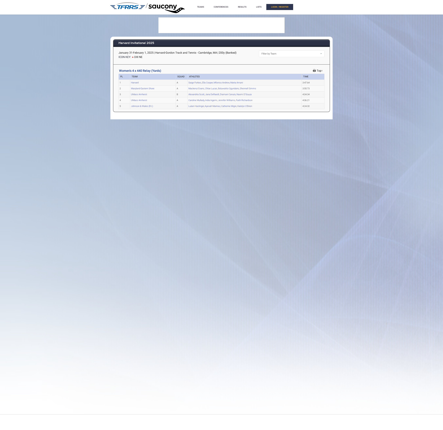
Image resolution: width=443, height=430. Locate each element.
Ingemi (211, 100)
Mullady (196, 100)
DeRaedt (212, 94)
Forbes (194, 82)
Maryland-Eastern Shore (142, 88)
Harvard (135, 82)
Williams (226, 100)
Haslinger (196, 106)
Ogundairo (228, 88)
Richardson (244, 100)
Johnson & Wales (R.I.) (142, 106)
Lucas (211, 88)
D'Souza (244, 94)
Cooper (207, 82)
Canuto (228, 94)
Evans (196, 88)
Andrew (221, 82)
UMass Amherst (139, 94)
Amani (236, 82)
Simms (248, 88)
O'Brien (244, 106)
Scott (196, 94)
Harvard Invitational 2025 (136, 43)
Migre (229, 106)
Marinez (212, 106)
